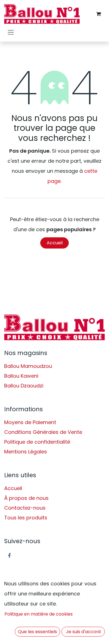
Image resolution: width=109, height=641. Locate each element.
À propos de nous (26, 498)
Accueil (55, 243)
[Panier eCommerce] (98, 14)
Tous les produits (25, 517)
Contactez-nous (25, 507)
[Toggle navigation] (10, 32)
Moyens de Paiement (30, 422)
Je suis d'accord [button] (83, 631)
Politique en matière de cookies (38, 614)
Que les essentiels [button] (37, 631)
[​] (54, 327)
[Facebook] (9, 556)
